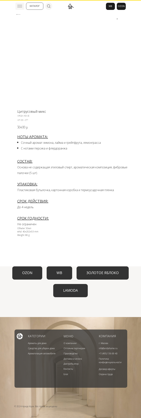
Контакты (68, 368)
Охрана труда (106, 374)
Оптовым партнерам (74, 348)
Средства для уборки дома (41, 348)
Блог (66, 374)
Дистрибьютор (71, 363)
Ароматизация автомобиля (41, 353)
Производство (71, 353)
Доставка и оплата (73, 358)
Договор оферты (107, 369)
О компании (70, 343)
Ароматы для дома (37, 343)
